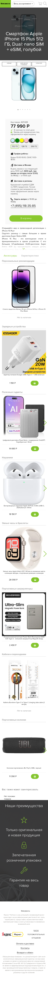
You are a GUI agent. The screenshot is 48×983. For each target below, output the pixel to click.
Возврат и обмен (25, 952)
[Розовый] (26, 140)
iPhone (27, 19)
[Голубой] (13, 140)
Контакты (25, 948)
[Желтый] (22, 140)
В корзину (26, 218)
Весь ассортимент (23, 3)
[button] (40, 3)
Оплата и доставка (25, 943)
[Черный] (31, 140)
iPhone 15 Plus (21, 26)
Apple (13, 19)
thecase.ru (5, 3)
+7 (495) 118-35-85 (23, 206)
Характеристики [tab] (30, 255)
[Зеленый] (17, 140)
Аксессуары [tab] (10, 255)
